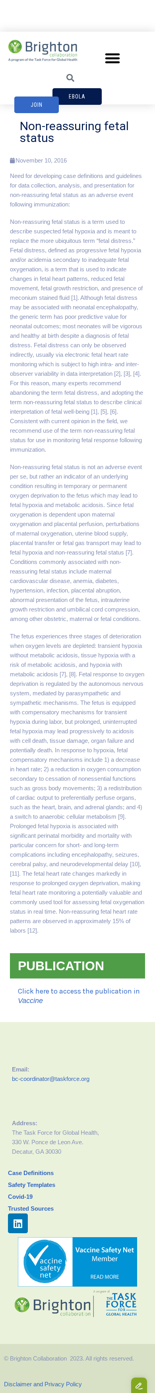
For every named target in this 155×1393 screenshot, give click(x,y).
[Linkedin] (18, 1223)
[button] (112, 58)
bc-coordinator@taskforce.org (50, 1078)
